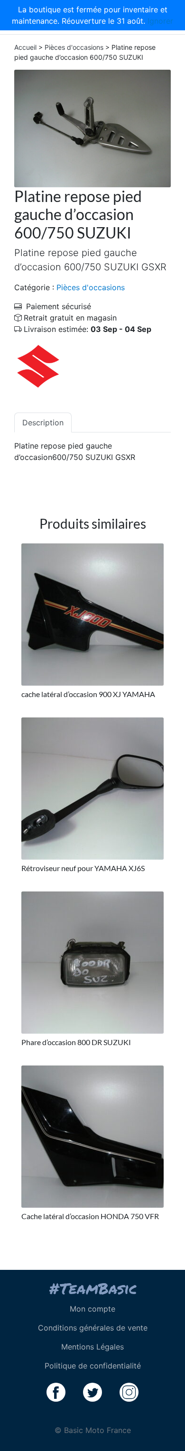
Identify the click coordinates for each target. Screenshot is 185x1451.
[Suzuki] (38, 365)
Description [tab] (43, 422)
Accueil (25, 47)
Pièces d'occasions (74, 47)
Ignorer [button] (160, 21)
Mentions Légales (92, 1346)
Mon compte (92, 1308)
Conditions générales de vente (93, 1327)
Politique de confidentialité (93, 1365)
